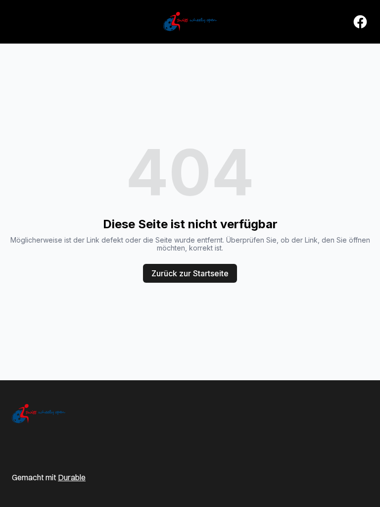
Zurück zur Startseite (190, 273)
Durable (72, 477)
